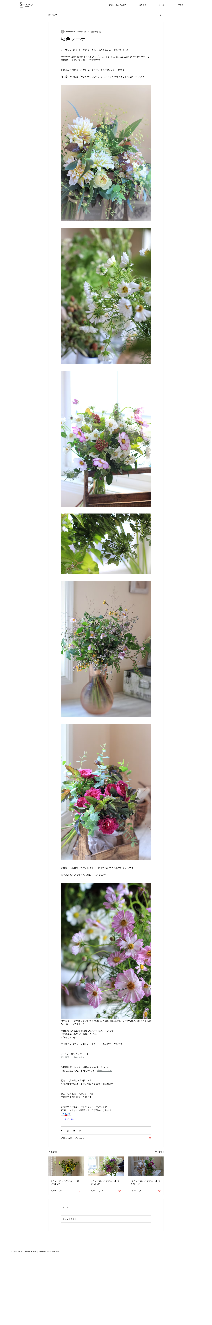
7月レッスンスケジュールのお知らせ (105, 1182)
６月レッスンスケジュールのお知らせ (145, 1182)
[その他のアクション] (149, 31)
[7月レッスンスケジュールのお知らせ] (106, 1166)
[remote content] (106, 1114)
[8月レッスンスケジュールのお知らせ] (66, 1166)
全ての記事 (52, 15)
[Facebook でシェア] (62, 1130)
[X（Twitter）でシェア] (68, 1130)
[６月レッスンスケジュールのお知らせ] (146, 1166)
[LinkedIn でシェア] (74, 1130)
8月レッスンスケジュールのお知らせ (65, 1182)
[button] (160, 15)
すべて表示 (159, 1152)
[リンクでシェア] (80, 1130)
